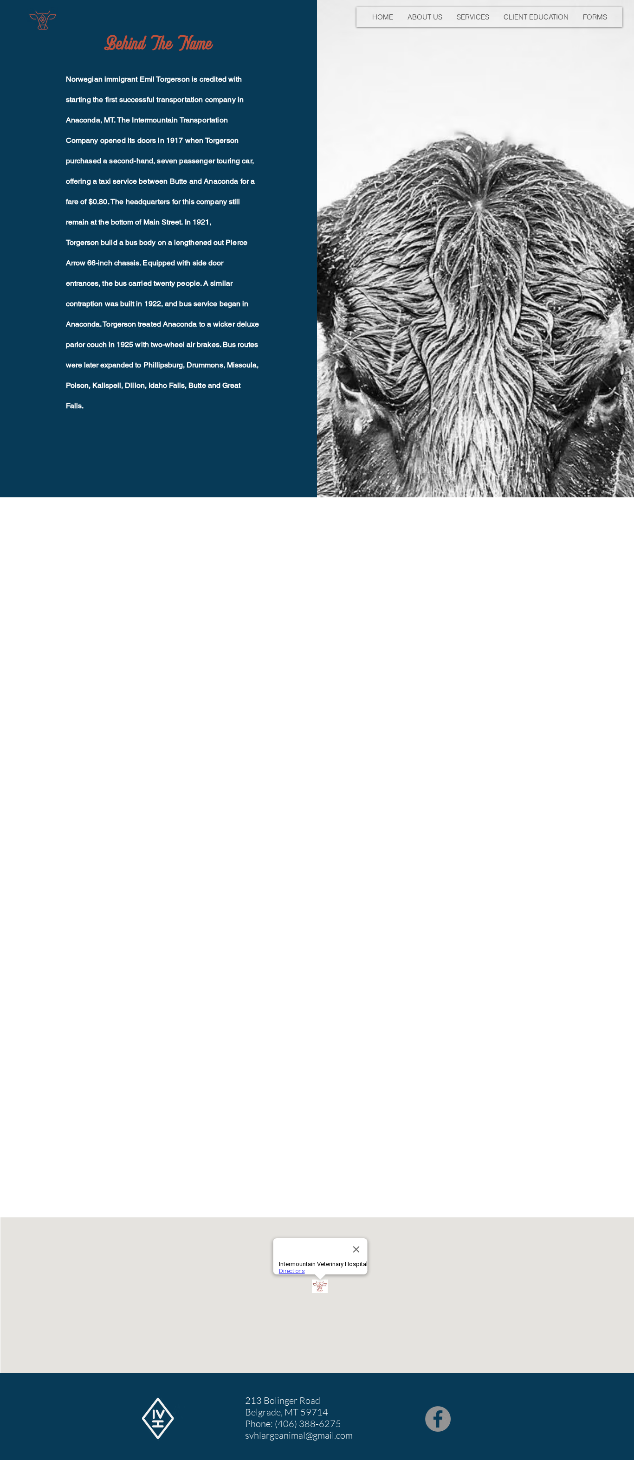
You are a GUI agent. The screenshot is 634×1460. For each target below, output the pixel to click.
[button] (424, 17)
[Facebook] (438, 1419)
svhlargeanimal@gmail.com (299, 1435)
